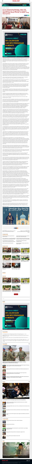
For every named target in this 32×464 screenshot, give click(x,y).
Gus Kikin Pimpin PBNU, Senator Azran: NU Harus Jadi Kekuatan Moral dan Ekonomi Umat (14, 337)
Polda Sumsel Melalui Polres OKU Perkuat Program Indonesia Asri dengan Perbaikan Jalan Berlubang (22, 238)
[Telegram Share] (27, 15)
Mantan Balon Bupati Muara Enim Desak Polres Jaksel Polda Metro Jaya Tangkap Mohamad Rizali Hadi (17, 428)
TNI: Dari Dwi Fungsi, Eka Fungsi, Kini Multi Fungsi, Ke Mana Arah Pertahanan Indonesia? (14, 455)
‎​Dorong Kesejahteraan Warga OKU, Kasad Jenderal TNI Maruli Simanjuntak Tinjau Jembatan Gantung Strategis (9, 241)
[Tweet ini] (26, 15)
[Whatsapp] (28, 15)
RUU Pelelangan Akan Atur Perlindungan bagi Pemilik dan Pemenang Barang (14, 399)
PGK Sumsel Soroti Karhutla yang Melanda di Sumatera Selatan (8, 236)
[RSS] (17, 228)
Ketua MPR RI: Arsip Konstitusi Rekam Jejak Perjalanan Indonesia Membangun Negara (13, 339)
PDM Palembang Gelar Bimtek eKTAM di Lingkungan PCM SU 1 (21, 241)
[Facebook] (14, 228)
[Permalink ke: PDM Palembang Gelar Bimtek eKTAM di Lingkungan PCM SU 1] (25, 257)
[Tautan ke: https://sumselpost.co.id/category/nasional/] (29, 381)
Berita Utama (4, 15)
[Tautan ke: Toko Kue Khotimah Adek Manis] (4, 425)
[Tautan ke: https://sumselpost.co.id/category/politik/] (29, 440)
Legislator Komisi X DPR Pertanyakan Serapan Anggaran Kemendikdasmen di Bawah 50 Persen (15, 340)
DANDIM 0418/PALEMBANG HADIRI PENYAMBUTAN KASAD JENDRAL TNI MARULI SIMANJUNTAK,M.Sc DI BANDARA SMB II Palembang (14, 362)
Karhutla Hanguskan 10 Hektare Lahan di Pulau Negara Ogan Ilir (22, 243)
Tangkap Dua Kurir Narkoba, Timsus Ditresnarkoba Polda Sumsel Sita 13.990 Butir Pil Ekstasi (23, 231)
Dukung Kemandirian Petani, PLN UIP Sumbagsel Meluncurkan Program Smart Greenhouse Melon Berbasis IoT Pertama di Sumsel (16, 373)
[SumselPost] (5, 460)
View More (16, 294)
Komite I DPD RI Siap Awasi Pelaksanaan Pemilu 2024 (13, 435)
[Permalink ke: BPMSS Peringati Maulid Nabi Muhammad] (7, 265)
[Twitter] (16, 228)
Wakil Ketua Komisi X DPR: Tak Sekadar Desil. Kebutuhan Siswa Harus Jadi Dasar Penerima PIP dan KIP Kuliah (16, 335)
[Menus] (2, 1)
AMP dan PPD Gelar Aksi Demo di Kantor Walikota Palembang (14, 420)
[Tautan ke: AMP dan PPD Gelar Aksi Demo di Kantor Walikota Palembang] (4, 421)
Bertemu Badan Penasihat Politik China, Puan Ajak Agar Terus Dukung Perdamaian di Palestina (9, 231)
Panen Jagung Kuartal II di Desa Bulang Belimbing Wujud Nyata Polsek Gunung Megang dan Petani (9, 238)
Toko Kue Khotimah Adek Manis (10, 424)
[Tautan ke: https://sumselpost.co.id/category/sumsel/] (29, 343)
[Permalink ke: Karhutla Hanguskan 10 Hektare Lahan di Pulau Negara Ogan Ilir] (16, 265)
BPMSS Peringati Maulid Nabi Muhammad (6, 268)
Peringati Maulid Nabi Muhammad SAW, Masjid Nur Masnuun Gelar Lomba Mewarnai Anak (22, 236)
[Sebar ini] (24, 15)
